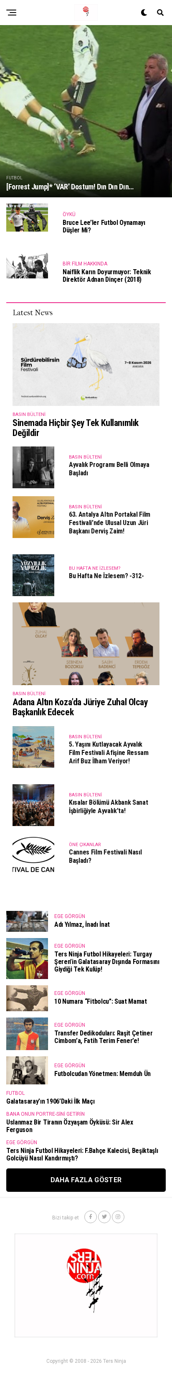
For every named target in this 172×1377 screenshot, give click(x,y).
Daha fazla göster (86, 1180)
